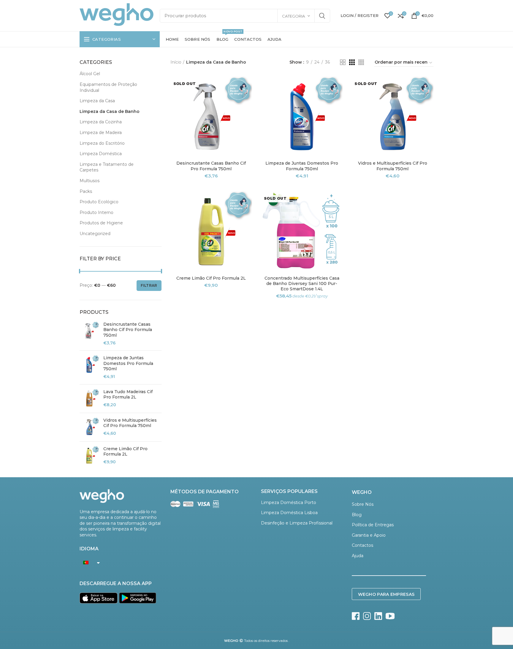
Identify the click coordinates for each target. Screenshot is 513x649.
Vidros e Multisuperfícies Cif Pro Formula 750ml (130, 423)
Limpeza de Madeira (101, 132)
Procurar (322, 16)
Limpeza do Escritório (102, 143)
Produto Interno (96, 212)
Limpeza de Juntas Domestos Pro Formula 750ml (128, 363)
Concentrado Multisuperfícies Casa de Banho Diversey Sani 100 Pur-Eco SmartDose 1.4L (302, 283)
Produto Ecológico (99, 201)
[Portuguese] (88, 562)
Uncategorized (95, 233)
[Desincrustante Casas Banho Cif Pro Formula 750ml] (89, 334)
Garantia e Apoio (369, 535)
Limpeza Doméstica (101, 153)
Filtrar (149, 285)
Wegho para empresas (386, 594)
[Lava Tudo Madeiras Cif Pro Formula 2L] (89, 398)
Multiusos (89, 180)
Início (175, 62)
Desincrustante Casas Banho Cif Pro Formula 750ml (127, 330)
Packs (86, 191)
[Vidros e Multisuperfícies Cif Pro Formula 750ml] (89, 427)
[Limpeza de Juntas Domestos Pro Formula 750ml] (89, 367)
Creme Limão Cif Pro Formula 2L (125, 451)
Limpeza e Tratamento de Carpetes (107, 167)
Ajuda (357, 555)
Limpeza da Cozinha (101, 122)
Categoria (293, 16)
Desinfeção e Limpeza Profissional (296, 523)
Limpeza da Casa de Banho (110, 111)
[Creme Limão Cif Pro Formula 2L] (89, 455)
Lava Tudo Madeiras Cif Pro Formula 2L (128, 394)
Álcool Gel (90, 73)
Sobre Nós (362, 504)
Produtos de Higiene (101, 223)
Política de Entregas (373, 524)
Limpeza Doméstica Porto (288, 502)
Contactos (362, 545)
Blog (357, 514)
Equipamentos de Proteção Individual (108, 87)
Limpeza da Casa (97, 100)
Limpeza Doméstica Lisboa (289, 512)
